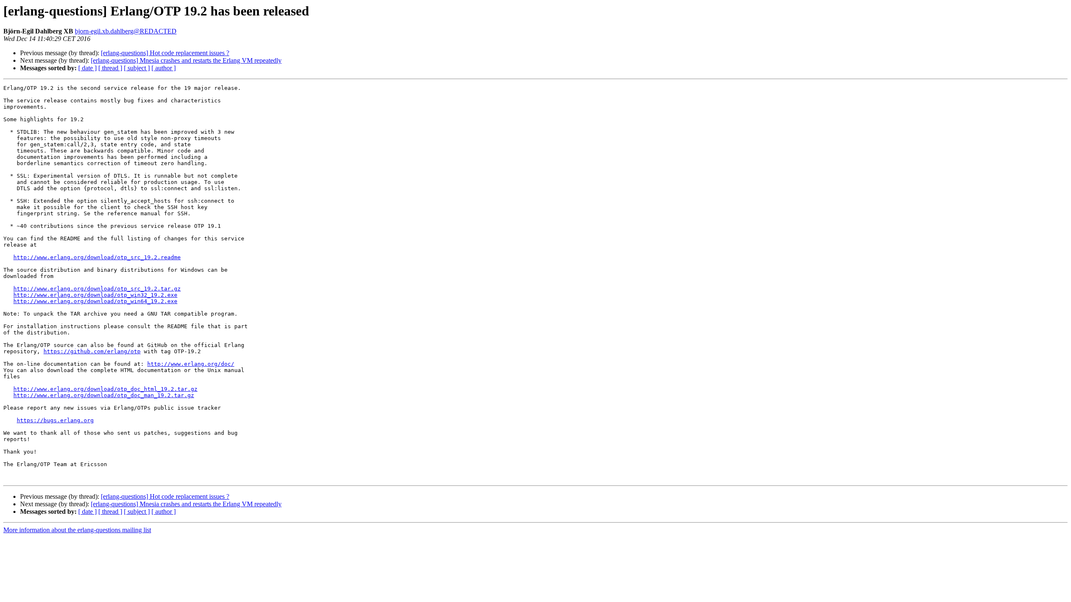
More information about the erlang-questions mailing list (77, 529)
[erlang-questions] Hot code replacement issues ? (165, 52)
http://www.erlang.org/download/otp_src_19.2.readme (97, 257)
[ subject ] (137, 67)
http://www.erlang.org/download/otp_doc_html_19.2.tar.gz (105, 389)
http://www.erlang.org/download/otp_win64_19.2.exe (95, 301)
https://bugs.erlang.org (55, 420)
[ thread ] (110, 67)
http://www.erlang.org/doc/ (190, 364)
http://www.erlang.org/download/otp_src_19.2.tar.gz (97, 289)
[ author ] (163, 67)
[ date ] (87, 67)
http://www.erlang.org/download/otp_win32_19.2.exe (95, 295)
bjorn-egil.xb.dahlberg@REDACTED (126, 31)
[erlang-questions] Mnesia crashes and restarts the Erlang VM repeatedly (186, 60)
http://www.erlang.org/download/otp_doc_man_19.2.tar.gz (103, 395)
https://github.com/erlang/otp (92, 351)
